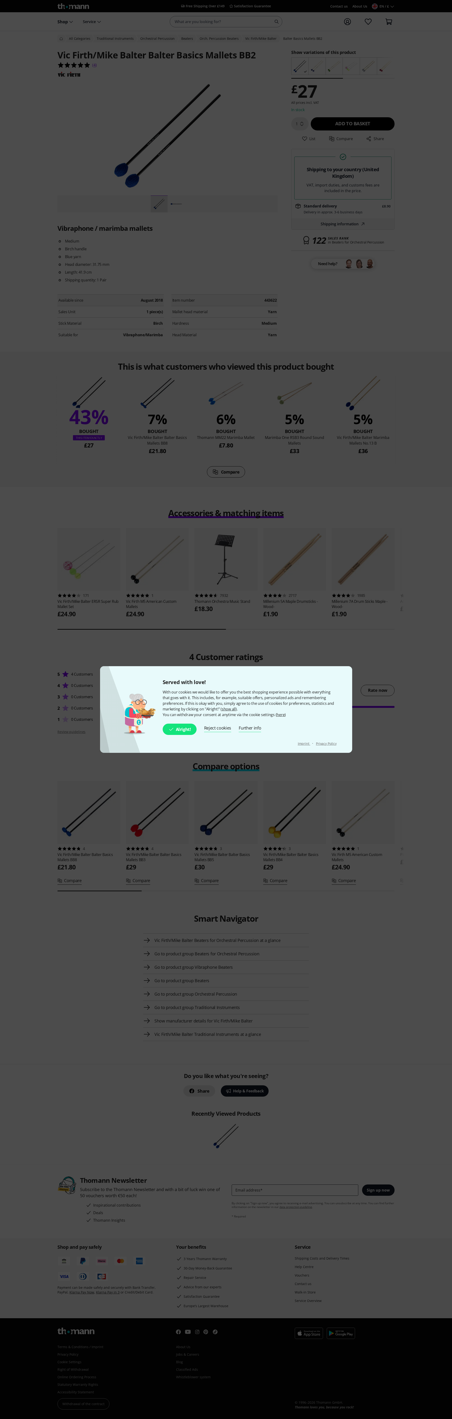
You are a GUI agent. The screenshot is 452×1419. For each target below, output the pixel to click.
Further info (250, 728)
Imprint (304, 743)
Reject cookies (217, 728)
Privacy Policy (326, 743)
